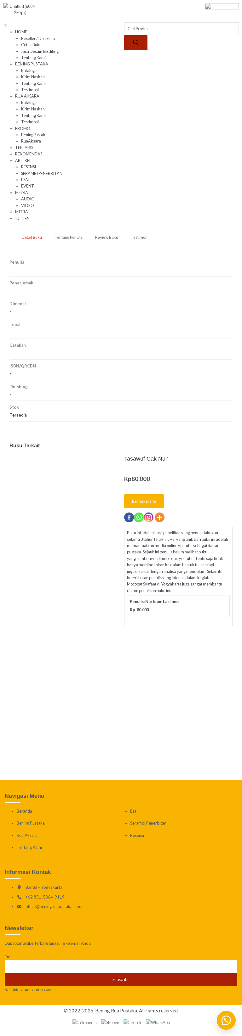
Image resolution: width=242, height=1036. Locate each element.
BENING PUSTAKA (31, 63)
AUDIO (28, 198)
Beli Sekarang (144, 501)
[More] (159, 517)
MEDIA (21, 192)
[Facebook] (129, 517)
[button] (60, 25)
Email (9, 956)
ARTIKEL (23, 160)
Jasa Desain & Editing (40, 51)
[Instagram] (148, 517)
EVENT (27, 185)
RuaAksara (31, 140)
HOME (21, 31)
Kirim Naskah (33, 76)
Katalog (28, 70)
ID (17, 218)
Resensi (137, 835)
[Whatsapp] (139, 517)
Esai (133, 811)
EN (27, 218)
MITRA (21, 211)
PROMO (22, 128)
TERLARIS (24, 147)
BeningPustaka (34, 134)
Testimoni (30, 89)
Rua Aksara (27, 835)
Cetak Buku (31, 44)
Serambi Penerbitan (148, 823)
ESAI (25, 179)
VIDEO (27, 205)
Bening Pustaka (31, 823)
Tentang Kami (33, 57)
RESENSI (28, 166)
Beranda (24, 811)
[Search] (135, 42)
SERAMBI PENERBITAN (41, 173)
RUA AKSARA (27, 95)
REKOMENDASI (29, 153)
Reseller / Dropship (38, 38)
